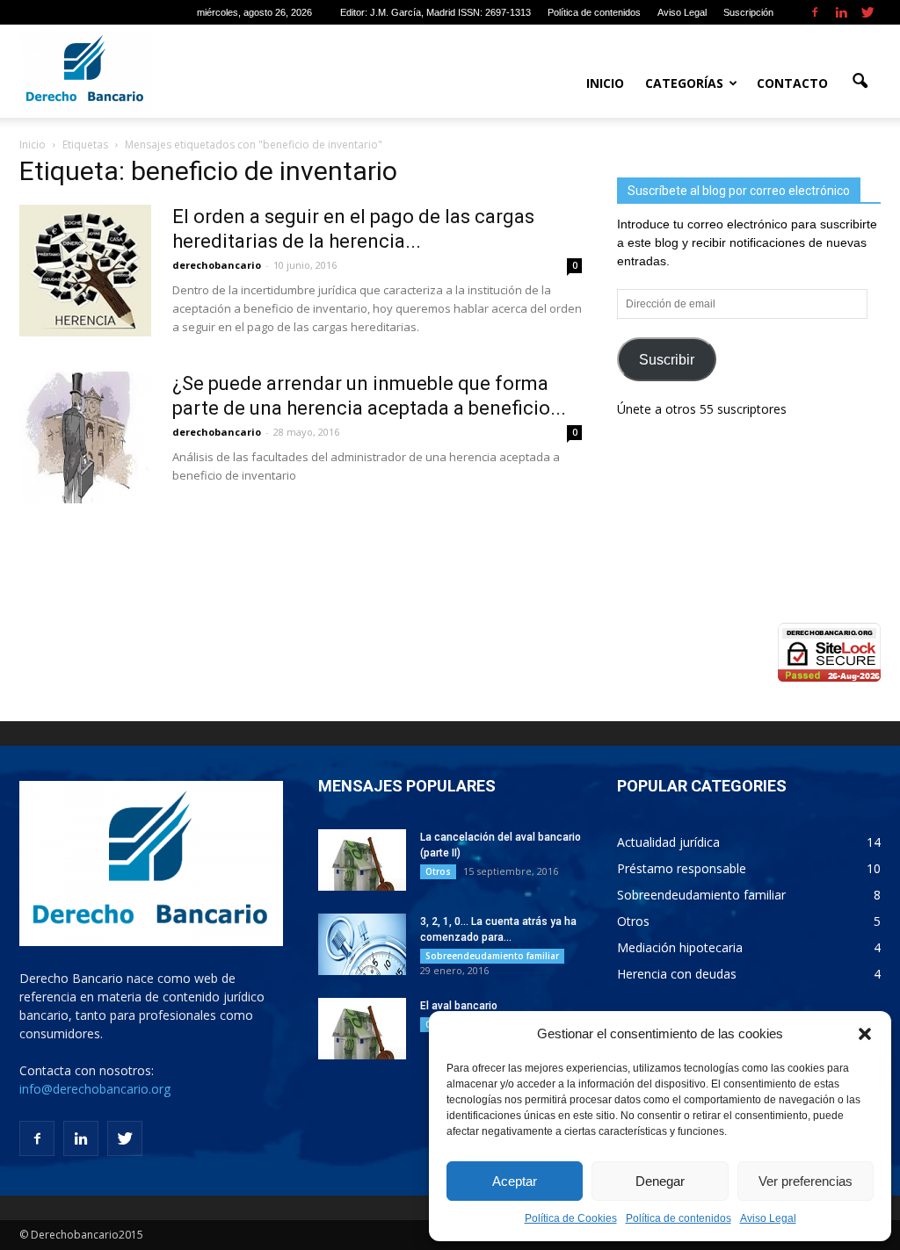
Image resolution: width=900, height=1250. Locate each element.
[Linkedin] (841, 12)
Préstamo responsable (681, 868)
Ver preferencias (805, 1181)
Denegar (660, 1181)
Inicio (605, 83)
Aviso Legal (768, 1218)
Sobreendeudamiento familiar (492, 956)
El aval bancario (458, 1006)
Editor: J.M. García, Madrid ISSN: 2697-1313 (435, 12)
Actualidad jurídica (668, 842)
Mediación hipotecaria (680, 947)
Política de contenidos (678, 1218)
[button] (865, 1034)
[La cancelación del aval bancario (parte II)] (362, 860)
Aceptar (514, 1181)
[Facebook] (815, 12)
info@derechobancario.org (95, 1088)
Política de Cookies (571, 1218)
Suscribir (666, 359)
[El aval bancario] (362, 1028)
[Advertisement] (749, 561)
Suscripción (748, 12)
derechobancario (216, 264)
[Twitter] (867, 12)
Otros (438, 871)
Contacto (792, 83)
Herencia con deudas (677, 973)
